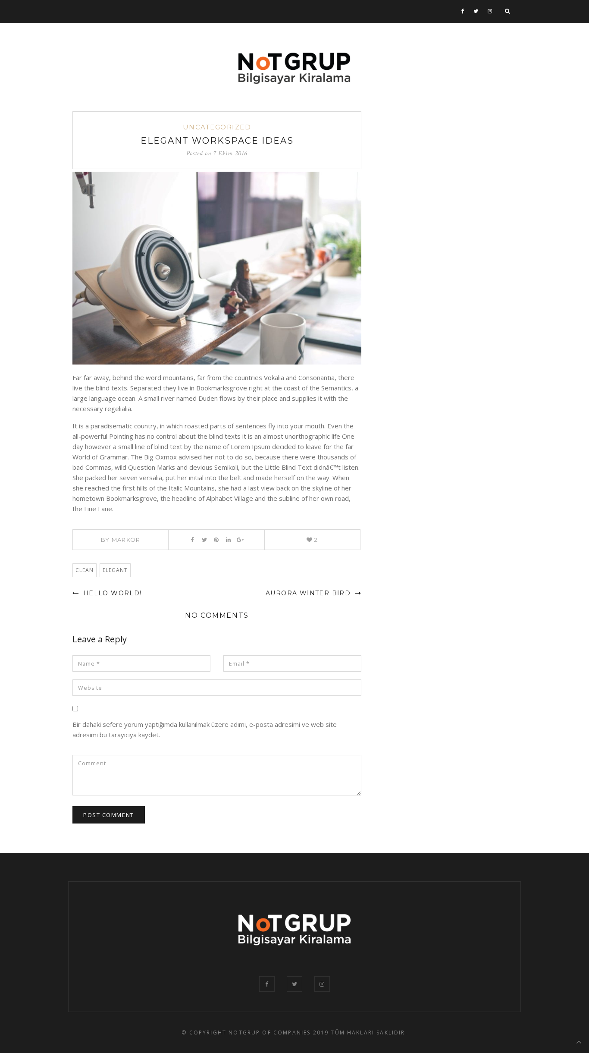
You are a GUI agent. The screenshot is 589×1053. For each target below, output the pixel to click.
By (121, 539)
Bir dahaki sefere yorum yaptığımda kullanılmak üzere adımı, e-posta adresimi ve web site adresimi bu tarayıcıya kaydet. (204, 729)
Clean (84, 570)
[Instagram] (490, 11)
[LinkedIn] (228, 540)
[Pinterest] (216, 540)
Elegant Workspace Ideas (217, 140)
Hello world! (111, 593)
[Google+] (240, 540)
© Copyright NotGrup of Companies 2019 (255, 1032)
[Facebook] (463, 11)
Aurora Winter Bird (309, 593)
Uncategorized (217, 127)
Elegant (115, 570)
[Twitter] (476, 11)
